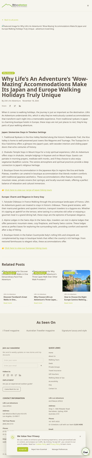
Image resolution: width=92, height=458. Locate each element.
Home (51, 353)
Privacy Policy (55, 444)
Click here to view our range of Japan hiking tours (28, 190)
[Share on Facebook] (10, 106)
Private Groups (54, 367)
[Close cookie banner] (80, 436)
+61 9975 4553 (54, 421)
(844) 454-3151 (8, 424)
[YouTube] (12, 375)
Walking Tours (54, 360)
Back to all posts (11, 20)
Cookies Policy (41, 444)
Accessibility (53, 381)
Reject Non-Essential (39, 449)
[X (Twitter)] (16, 375)
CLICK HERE (78, 424)
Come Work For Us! (12, 389)
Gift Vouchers (54, 374)
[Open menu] (88, 5)
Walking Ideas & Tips (57, 378)
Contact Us (53, 388)
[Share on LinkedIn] (20, 106)
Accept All (22, 449)
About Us (52, 356)
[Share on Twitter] (15, 106)
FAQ (50, 385)
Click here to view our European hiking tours (26, 248)
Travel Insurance (55, 370)
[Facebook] (4, 375)
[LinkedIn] (20, 375)
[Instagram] (8, 375)
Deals (51, 363)
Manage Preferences (60, 449)
